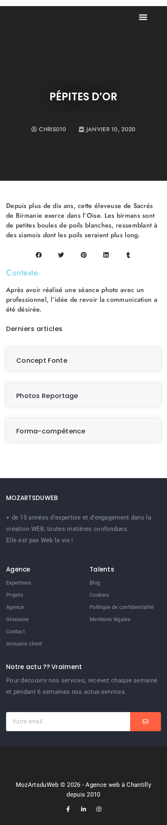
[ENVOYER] (145, 721)
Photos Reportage (47, 396)
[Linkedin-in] (83, 809)
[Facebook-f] (68, 809)
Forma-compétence (51, 431)
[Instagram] (99, 809)
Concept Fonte (41, 360)
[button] (143, 17)
